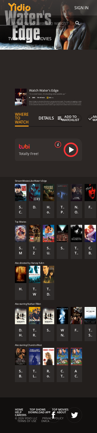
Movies (44, 38)
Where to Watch (22, 118)
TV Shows (18, 38)
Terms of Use (26, 421)
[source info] (57, 144)
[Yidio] (19, 7)
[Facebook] (53, 415)
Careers (20, 415)
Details (46, 118)
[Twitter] (74, 415)
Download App (39, 412)
